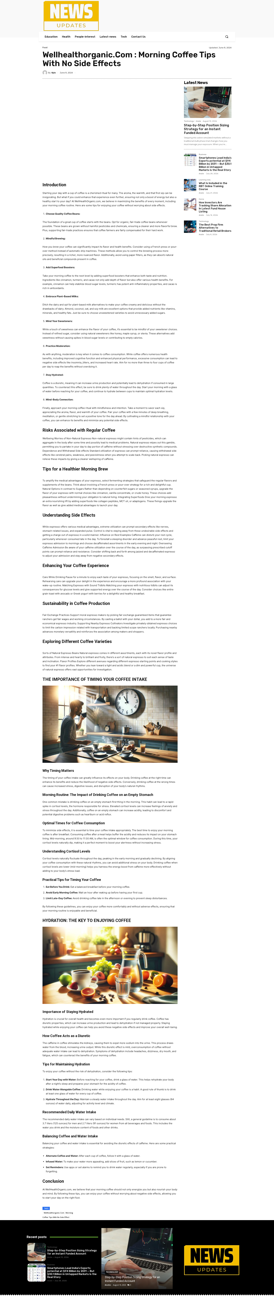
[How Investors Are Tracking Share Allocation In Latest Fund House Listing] (190, 204)
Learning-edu (205, 180)
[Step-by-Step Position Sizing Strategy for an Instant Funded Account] (208, 102)
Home (201, 199)
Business (202, 155)
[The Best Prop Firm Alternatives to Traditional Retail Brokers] (190, 226)
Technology (189, 121)
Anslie (198, 121)
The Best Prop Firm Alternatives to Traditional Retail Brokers (215, 227)
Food (44, 47)
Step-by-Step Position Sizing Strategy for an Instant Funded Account (206, 129)
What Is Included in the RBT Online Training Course (213, 186)
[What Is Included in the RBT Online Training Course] (190, 185)
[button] (227, 36)
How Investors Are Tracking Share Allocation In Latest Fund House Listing (215, 207)
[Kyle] (45, 72)
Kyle (54, 73)
